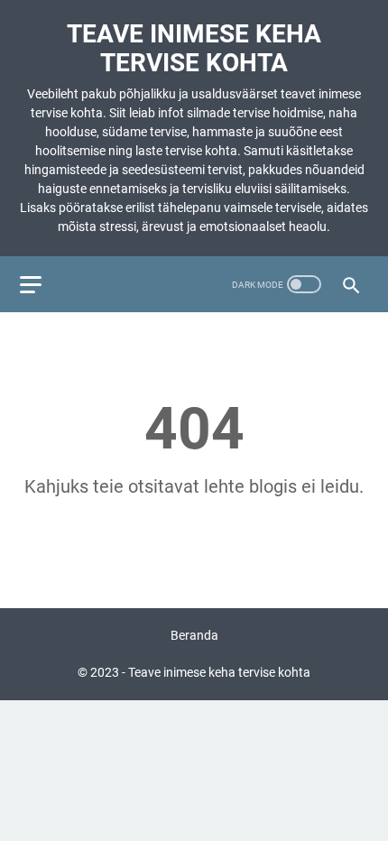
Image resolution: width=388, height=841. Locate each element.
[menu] (41, 284)
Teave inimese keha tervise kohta (194, 48)
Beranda (194, 635)
